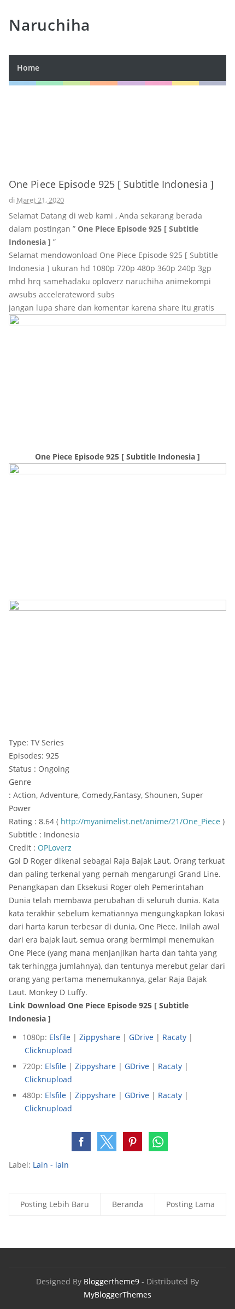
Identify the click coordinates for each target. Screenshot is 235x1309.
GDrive (141, 1037)
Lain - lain (51, 1164)
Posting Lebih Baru (54, 1204)
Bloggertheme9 (111, 1281)
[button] (81, 1141)
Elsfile (59, 1037)
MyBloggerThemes (117, 1294)
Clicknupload (48, 1050)
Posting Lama (190, 1204)
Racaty (174, 1037)
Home (28, 67)
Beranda (127, 1204)
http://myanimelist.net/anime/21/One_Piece (140, 821)
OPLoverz (55, 847)
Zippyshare (99, 1037)
